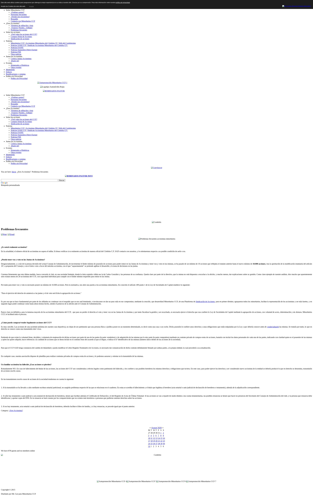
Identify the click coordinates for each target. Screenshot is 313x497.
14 (159, 438)
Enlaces (9, 72)
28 (159, 444)
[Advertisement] (79, 207)
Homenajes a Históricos (20, 65)
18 (152, 441)
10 (149, 438)
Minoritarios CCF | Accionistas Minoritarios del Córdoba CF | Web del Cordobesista (43, 43)
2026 (160, 428)
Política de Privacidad (19, 78)
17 (149, 441)
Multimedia (10, 70)
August (154, 428)
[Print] (4, 234)
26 (154, 444)
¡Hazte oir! (15, 61)
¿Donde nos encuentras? (20, 17)
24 (149, 444)
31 (149, 446)
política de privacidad (123, 2)
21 (159, 441)
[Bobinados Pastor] (54, 91)
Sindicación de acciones (20, 39)
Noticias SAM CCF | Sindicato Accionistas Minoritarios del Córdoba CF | (39, 45)
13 (156, 438)
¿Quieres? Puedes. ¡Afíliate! (21, 28)
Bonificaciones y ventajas (16, 74)
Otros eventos (16, 67)
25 (152, 444)
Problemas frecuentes (19, 30)
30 (164, 444)
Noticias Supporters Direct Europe (24, 50)
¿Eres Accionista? (16, 411)
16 (164, 438)
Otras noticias (16, 54)
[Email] (11, 234)
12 (154, 438)
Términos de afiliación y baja (22, 26)
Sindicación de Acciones (205, 302)
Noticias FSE (16, 52)
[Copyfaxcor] (156, 167)
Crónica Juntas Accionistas (21, 59)
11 (151, 438)
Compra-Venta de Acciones (21, 37)
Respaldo (14, 19)
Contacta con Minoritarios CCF (23, 21)
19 (154, 441)
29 (161, 444)
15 (161, 438)
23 (164, 441)
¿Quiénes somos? (17, 12)
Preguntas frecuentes (19, 14)
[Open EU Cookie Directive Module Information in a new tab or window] (296, 6)
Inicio (14, 172)
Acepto (31, 6)
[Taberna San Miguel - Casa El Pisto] (52, 82)
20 (156, 441)
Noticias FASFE (17, 48)
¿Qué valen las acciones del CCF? (24, 34)
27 (156, 444)
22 (161, 441)
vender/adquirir (273, 327)
